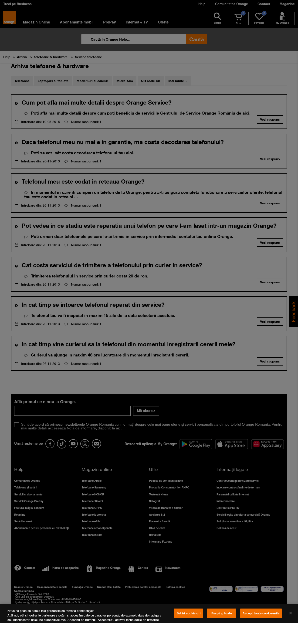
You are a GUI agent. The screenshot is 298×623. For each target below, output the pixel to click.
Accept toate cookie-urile (261, 613)
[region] (149, 613)
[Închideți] (290, 613)
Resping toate (221, 613)
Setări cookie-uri (188, 613)
